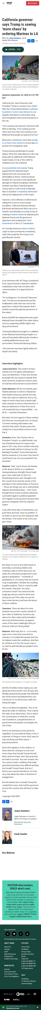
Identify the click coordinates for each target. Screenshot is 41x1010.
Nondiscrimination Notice (27, 955)
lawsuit (32, 208)
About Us (7, 947)
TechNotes (25, 979)
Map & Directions (10, 954)
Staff (6, 952)
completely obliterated (27, 191)
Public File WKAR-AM (28, 966)
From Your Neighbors (11, 976)
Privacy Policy (26, 952)
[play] (3, 1007)
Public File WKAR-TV (28, 961)
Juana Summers (15, 38)
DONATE (33, 3)
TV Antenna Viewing (28, 981)
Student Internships (11, 959)
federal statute (17, 214)
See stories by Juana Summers (22, 823)
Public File (24, 959)
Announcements (10, 972)
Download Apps (26, 983)
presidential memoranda (16, 168)
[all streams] (38, 1007)
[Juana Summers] (7, 814)
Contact (7, 949)
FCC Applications (27, 968)
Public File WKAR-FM (28, 963)
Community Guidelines (25, 948)
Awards (7, 969)
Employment (8, 956)
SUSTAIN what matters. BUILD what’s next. (20, 887)
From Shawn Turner (11, 974)
